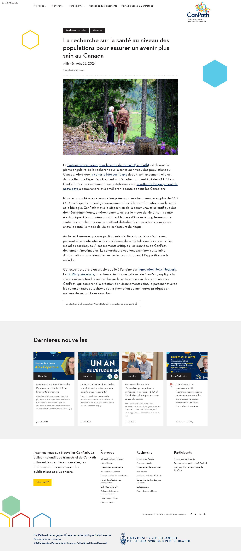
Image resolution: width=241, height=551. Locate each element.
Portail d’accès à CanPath (135, 5)
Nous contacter (107, 502)
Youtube (204, 514)
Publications (142, 471)
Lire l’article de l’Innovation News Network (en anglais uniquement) (100, 303)
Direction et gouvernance (112, 467)
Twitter (195, 514)
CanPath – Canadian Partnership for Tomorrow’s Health (198, 11)
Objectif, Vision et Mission (112, 459)
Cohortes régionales (109, 486)
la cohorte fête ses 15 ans (109, 174)
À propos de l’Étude (145, 459)
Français (14, 2)
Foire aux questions (109, 498)
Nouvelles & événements (103, 5)
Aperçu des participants (184, 459)
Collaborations (143, 486)
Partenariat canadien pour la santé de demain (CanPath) (108, 165)
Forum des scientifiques (147, 491)
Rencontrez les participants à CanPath (190, 463)
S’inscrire (40, 482)
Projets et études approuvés (149, 467)
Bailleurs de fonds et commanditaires (110, 492)
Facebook (191, 514)
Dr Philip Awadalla (80, 274)
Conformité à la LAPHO (152, 514)
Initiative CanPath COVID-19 (149, 475)
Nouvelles (97, 30)
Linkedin (200, 514)
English (5, 2)
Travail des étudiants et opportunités (111, 481)
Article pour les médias (76, 30)
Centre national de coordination (115, 475)
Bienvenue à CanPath (110, 471)
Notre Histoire (107, 463)
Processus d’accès (144, 463)
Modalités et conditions (176, 514)
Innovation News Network (157, 269)
